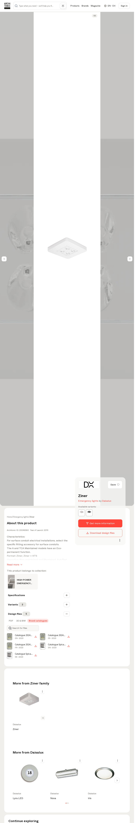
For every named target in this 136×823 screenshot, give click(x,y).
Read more (13, 564)
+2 (43, 718)
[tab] (10, 621)
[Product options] (42, 691)
